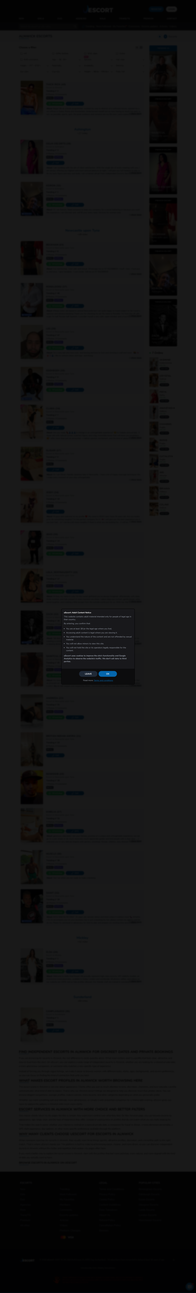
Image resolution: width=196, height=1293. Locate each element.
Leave (88, 673)
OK (107, 673)
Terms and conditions (103, 680)
